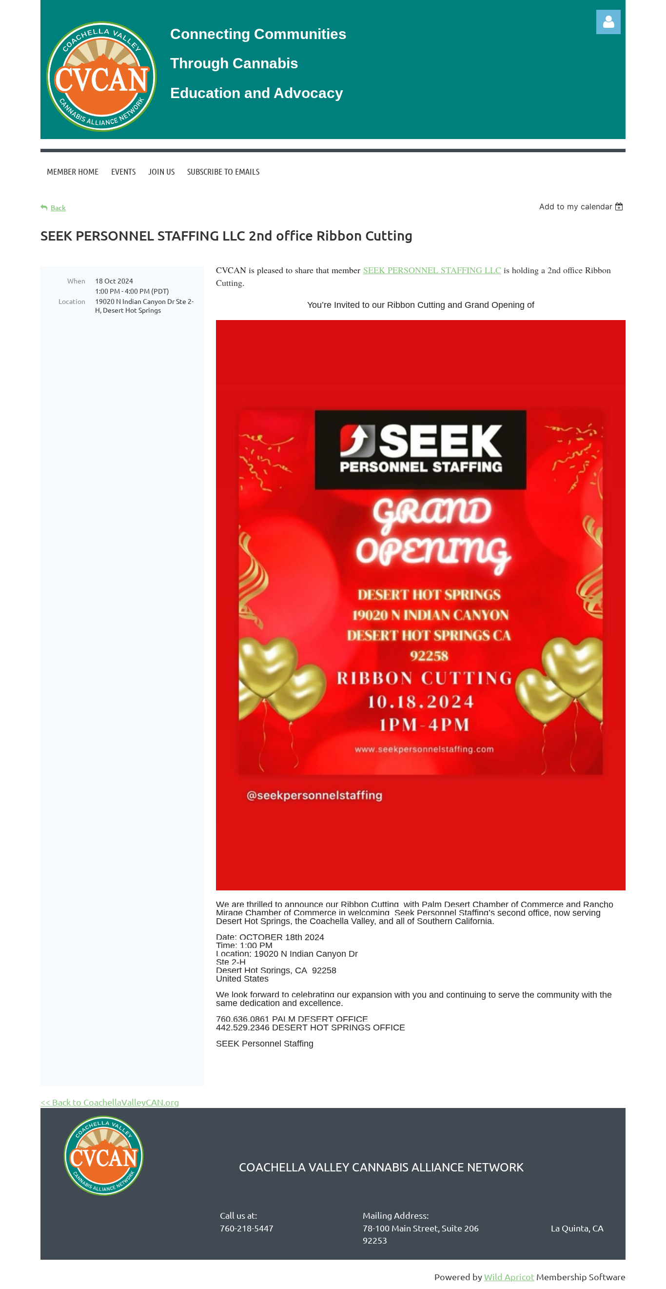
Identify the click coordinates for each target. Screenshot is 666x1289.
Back (58, 207)
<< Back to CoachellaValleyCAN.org (109, 1102)
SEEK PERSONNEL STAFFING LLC (432, 270)
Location (72, 301)
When (76, 280)
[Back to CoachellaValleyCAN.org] (100, 133)
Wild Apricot (509, 1276)
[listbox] (582, 206)
